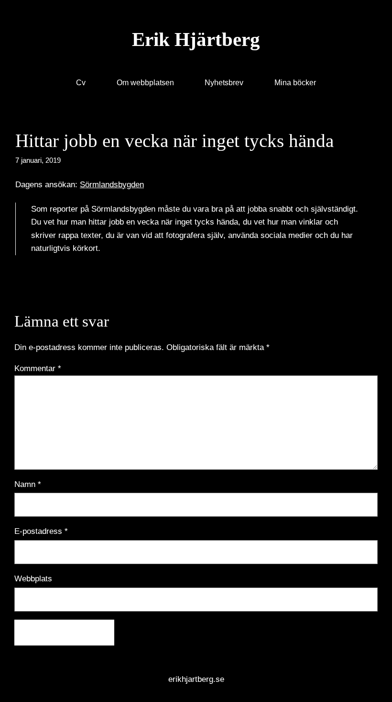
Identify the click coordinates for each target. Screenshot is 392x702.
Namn (27, 484)
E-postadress (41, 531)
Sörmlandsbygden (112, 184)
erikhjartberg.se (196, 679)
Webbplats (33, 578)
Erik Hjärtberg (196, 39)
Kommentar (37, 368)
